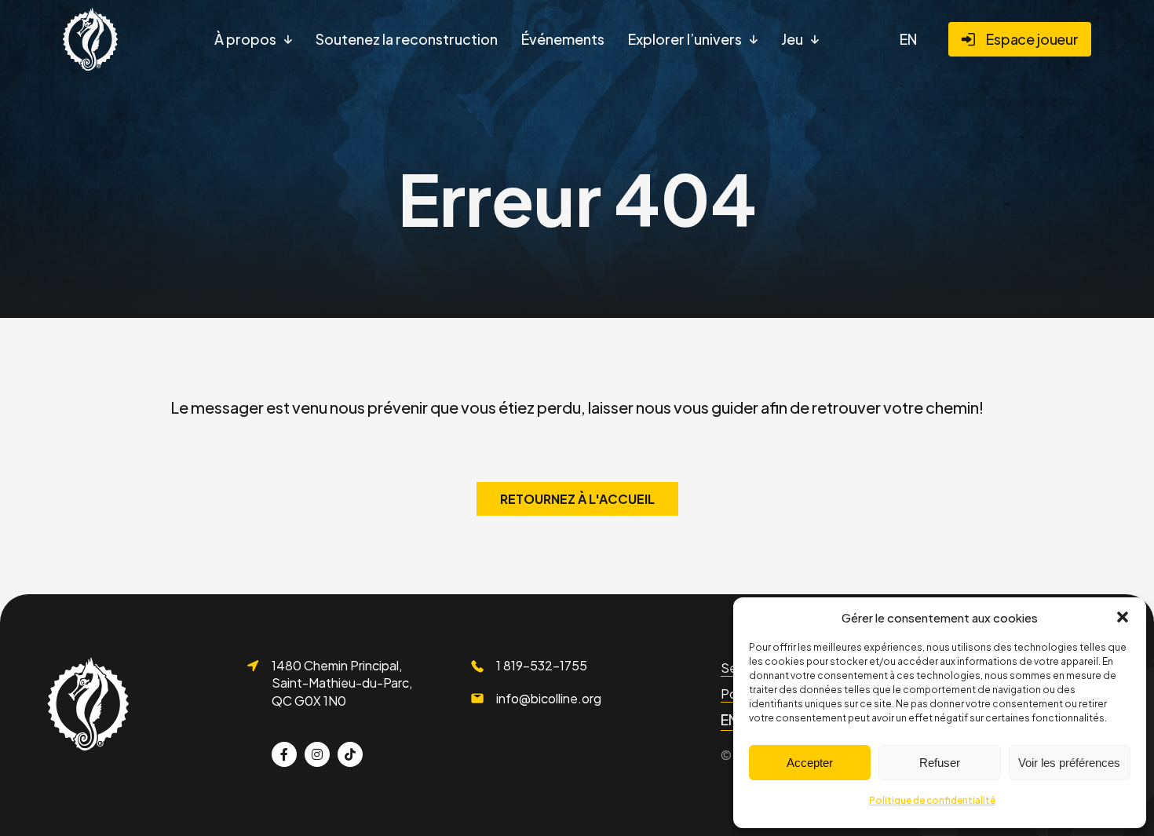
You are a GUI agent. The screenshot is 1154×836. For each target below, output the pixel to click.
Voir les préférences (1069, 762)
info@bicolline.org (548, 698)
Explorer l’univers (685, 39)
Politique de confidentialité (932, 800)
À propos (245, 39)
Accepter (810, 762)
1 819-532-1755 (541, 665)
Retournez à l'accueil (577, 499)
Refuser (939, 762)
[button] (1122, 617)
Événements (562, 39)
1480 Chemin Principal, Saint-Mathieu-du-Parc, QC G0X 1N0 (342, 683)
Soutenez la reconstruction (407, 39)
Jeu (792, 39)
